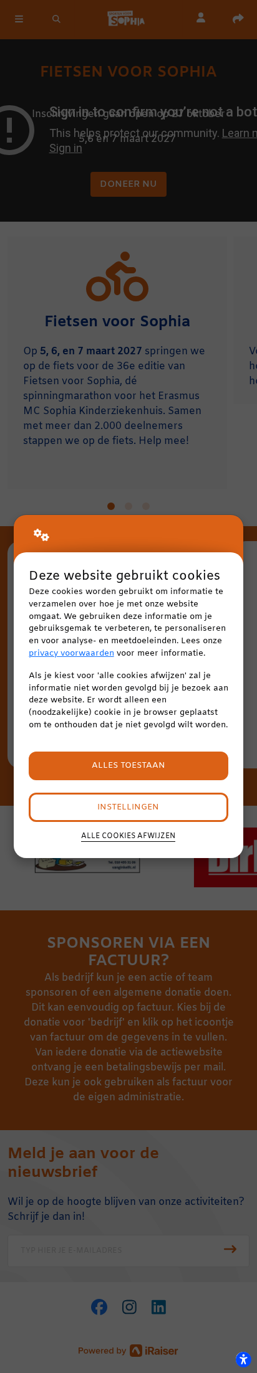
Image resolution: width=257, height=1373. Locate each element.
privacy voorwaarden (71, 653)
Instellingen (128, 807)
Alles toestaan (128, 765)
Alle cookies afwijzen (128, 836)
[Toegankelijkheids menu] (243, 1359)
